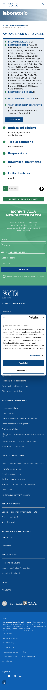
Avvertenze (7, 661)
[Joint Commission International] (4, 603)
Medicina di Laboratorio (14, 400)
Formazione (7, 546)
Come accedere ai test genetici (16, 424)
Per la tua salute (11, 504)
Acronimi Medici (9, 522)
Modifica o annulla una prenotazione (18, 484)
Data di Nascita (8, 258)
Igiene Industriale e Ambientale (16, 568)
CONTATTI (6, 590)
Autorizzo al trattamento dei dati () (25, 276)
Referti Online (13, 120)
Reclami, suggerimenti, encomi (16, 495)
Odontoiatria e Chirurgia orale (15, 386)
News (4, 582)
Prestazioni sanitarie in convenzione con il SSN (23, 464)
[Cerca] (43, 4)
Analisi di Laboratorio (18, 25)
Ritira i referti (7, 490)
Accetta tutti (23, 363)
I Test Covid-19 (8, 413)
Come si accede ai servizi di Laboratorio (19, 419)
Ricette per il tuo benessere (16, 531)
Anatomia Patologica (11, 429)
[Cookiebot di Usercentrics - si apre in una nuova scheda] (29, 317)
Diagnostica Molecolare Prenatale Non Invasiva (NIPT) (23, 435)
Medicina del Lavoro (11, 563)
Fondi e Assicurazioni (11, 474)
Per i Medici (7, 538)
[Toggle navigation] (4, 4)
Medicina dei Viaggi (11, 573)
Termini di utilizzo (10, 638)
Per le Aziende (9, 555)
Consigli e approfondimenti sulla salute (19, 512)
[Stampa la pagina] (41, 188)
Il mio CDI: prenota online (13, 479)
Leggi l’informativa (37, 276)
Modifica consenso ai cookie (14, 652)
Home (5, 25)
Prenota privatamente (12, 469)
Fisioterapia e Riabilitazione (14, 381)
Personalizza (35, 356)
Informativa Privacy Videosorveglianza (19, 656)
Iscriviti (23, 269)
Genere (4, 252)
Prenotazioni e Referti (13, 456)
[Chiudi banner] (43, 317)
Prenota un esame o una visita (23, 199)
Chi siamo (6, 312)
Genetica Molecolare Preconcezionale (19, 441)
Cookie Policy (8, 647)
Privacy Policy (8, 643)
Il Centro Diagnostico (13, 304)
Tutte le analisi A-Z (10, 408)
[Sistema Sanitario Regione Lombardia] (23, 603)
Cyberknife (7, 376)
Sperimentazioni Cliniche (13, 447)
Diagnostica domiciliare (12, 391)
